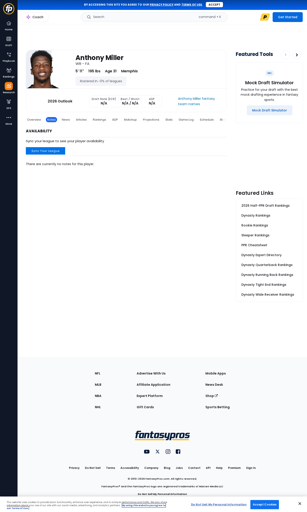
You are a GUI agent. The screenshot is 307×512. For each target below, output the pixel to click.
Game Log (186, 119)
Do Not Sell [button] (93, 468)
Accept (214, 5)
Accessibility (129, 468)
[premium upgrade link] (265, 17)
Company (151, 468)
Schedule (207, 119)
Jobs (179, 468)
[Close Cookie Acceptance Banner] (300, 503)
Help (219, 468)
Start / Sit (226, 119)
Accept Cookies (265, 504)
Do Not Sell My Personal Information (162, 494)
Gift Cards (145, 407)
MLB (98, 384)
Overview (34, 119)
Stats (169, 119)
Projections (151, 119)
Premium (234, 468)
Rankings (99, 119)
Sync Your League (45, 151)
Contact (194, 468)
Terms (110, 468)
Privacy (74, 468)
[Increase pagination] (296, 54)
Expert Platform (150, 396)
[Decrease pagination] (285, 54)
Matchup (130, 119)
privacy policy (162, 5)
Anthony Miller (99, 58)
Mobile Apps (215, 373)
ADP (115, 119)
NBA (98, 396)
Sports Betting (217, 407)
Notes (51, 119)
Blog (167, 468)
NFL (97, 373)
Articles (81, 119)
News (66, 119)
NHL (98, 407)
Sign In (251, 468)
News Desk (214, 384)
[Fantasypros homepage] (8, 11)
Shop (210, 396)
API (208, 468)
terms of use (191, 5)
